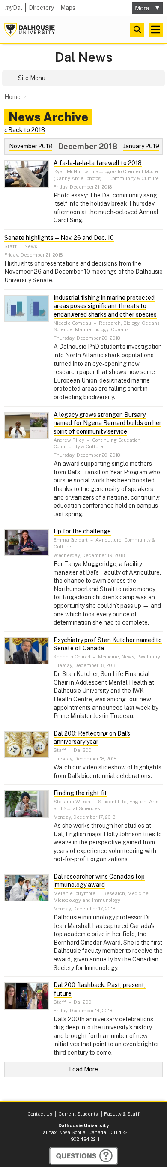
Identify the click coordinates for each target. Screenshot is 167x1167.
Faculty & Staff (122, 1114)
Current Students (78, 1114)
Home (12, 96)
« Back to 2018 (24, 129)
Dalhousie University (29, 30)
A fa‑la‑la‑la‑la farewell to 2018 (98, 162)
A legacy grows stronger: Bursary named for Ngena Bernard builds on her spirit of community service (107, 423)
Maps (67, 7)
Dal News (84, 57)
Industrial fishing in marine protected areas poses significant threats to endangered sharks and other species (105, 306)
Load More (83, 1069)
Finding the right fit (80, 793)
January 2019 (141, 146)
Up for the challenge (82, 531)
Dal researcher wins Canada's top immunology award (99, 881)
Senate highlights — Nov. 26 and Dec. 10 (59, 237)
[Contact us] (83, 1156)
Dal (13, 7)
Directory (41, 7)
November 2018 (30, 146)
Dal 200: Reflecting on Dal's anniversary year (92, 737)
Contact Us (39, 1114)
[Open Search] (137, 30)
